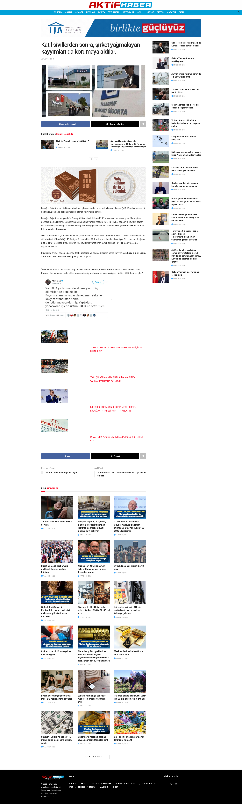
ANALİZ (68, 12)
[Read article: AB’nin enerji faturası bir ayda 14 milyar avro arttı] (161, 79)
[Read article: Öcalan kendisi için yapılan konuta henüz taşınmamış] (161, 188)
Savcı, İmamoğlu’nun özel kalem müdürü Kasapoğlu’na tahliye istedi (185, 217)
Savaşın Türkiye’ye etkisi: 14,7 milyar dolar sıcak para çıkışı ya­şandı (57, 740)
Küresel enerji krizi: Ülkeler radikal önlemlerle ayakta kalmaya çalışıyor (128, 610)
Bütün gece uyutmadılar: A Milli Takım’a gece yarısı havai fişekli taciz (186, 201)
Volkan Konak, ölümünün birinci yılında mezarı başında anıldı (185, 123)
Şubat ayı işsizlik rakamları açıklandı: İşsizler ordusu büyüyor (54, 569)
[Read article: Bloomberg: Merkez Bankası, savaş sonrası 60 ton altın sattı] (94, 722)
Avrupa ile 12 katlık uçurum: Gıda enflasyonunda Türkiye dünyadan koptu (92, 569)
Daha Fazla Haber (93, 757)
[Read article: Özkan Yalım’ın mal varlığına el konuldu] (161, 277)
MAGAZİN (171, 12)
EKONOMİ (90, 12)
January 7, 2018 (47, 59)
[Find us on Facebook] (165, 784)
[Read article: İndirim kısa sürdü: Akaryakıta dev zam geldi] (57, 637)
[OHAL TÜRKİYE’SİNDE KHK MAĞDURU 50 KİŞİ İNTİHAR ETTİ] (54, 425)
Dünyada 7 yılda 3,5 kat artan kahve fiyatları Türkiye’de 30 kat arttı (94, 610)
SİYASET (79, 12)
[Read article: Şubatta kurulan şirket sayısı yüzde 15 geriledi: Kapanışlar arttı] (94, 681)
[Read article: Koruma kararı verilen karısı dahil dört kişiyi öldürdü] (161, 172)
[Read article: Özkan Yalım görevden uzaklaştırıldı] (161, 63)
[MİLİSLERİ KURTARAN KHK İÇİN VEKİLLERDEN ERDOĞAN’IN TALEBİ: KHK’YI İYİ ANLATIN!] (54, 395)
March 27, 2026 (85, 665)
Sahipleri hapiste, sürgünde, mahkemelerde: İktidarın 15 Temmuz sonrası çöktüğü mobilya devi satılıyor (128, 144)
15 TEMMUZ (128, 12)
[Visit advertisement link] (121, 30)
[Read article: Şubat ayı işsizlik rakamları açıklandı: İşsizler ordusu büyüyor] (57, 551)
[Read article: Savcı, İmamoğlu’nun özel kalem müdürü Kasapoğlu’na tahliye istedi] (161, 219)
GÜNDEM (58, 12)
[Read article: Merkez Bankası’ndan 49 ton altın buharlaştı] (130, 637)
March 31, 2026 (63, 147)
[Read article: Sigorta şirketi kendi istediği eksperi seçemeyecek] (161, 109)
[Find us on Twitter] (170, 784)
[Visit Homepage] (121, 5)
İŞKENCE (150, 12)
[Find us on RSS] (176, 784)
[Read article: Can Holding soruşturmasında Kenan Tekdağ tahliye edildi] (161, 47)
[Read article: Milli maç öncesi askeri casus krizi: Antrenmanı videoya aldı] (161, 157)
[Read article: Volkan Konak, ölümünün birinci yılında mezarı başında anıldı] (161, 125)
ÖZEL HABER (114, 12)
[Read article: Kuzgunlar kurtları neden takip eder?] (161, 141)
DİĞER (182, 12)
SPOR (140, 12)
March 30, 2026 (85, 576)
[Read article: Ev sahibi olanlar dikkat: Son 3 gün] (130, 551)
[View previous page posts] (91, 159)
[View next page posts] (96, 159)
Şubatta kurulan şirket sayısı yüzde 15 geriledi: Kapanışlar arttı (92, 698)
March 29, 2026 (122, 573)
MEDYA (160, 12)
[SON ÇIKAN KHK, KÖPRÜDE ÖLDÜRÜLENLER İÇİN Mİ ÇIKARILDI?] (54, 336)
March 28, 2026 (85, 617)
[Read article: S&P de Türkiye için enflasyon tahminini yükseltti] (130, 722)
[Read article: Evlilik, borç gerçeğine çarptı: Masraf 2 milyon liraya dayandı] (57, 681)
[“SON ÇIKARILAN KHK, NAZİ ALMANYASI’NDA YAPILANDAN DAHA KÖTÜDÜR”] (54, 366)
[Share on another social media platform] (143, 124)
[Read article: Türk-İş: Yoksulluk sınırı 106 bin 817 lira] (47, 144)
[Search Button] (239, 12)
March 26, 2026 (122, 744)
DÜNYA (101, 12)
